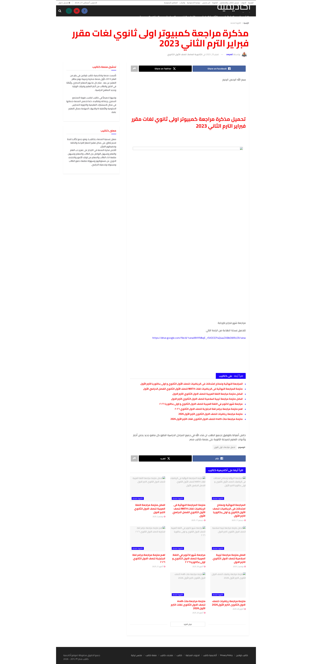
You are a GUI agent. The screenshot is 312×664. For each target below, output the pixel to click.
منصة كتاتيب (151, 655)
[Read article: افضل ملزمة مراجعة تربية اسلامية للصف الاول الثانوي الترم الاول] (228, 538)
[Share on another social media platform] (134, 69)
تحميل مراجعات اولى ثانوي (224, 447)
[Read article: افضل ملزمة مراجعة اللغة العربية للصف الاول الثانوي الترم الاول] (147, 488)
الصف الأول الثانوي (177, 54)
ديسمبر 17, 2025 (238, 520)
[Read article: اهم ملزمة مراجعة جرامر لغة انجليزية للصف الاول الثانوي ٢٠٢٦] (147, 538)
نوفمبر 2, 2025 (158, 516)
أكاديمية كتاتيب (210, 655)
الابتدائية (229, 17)
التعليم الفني (188, 17)
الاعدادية (171, 17)
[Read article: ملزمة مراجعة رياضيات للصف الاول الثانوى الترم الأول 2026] (228, 584)
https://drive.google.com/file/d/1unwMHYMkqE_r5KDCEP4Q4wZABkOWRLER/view (199, 337)
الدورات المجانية (193, 655)
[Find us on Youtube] (77, 11)
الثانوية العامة (210, 17)
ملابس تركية (136, 655)
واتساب (182, 3)
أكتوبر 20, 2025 (238, 609)
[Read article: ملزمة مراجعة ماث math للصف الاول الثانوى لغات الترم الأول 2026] (187, 584)
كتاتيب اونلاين (242, 655)
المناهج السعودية (171, 3)
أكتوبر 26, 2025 (198, 566)
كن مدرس (206, 3)
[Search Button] (59, 11)
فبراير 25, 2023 (212, 54)
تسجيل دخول (63, 3)
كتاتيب (179, 655)
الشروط (215, 3)
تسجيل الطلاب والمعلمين (229, 3)
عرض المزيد (188, 624)
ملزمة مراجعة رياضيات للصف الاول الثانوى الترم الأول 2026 (210, 414)
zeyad (229, 54)
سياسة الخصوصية (193, 3)
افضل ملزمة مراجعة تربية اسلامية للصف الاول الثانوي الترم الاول (207, 398)
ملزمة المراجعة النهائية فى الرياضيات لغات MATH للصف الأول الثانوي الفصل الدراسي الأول (193, 388)
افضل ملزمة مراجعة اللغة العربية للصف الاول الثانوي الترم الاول (207, 393)
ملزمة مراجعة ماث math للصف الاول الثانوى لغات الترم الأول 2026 (206, 419)
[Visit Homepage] (230, 7)
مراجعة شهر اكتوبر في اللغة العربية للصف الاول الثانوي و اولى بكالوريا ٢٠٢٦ (201, 404)
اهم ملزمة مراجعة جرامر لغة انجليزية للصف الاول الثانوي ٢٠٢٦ (209, 409)
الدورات (243, 3)
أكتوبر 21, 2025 (157, 566)
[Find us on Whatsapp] (69, 11)
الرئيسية (251, 3)
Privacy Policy (226, 655)
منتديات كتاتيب (166, 655)
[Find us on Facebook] (84, 11)
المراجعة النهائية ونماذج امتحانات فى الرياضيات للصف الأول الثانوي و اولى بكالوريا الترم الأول (191, 383)
